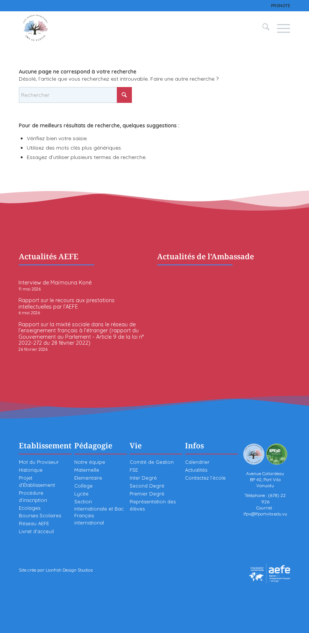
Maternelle (86, 470)
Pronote (280, 5)
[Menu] (279, 28)
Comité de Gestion (152, 462)
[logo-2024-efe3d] (265, 454)
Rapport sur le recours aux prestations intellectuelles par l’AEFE (66, 303)
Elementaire (88, 478)
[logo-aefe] (269, 573)
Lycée (81, 494)
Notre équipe (89, 462)
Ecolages (29, 508)
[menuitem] (278, 6)
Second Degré (147, 486)
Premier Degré (147, 494)
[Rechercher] (262, 28)
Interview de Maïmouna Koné (55, 283)
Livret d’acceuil (36, 531)
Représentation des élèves (153, 505)
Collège (83, 486)
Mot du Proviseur (39, 462)
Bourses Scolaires (40, 515)
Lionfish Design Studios (69, 570)
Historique (31, 470)
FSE (134, 470)
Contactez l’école (205, 478)
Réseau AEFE (34, 523)
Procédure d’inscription (33, 496)
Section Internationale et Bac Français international (99, 512)
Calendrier (197, 462)
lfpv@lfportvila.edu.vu (265, 514)
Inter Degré (143, 478)
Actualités (196, 470)
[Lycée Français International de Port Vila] (36, 28)
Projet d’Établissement (37, 481)
